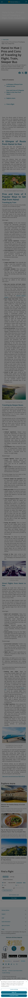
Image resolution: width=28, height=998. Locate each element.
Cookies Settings (14, 989)
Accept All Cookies (14, 995)
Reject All (14, 992)
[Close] (26, 981)
